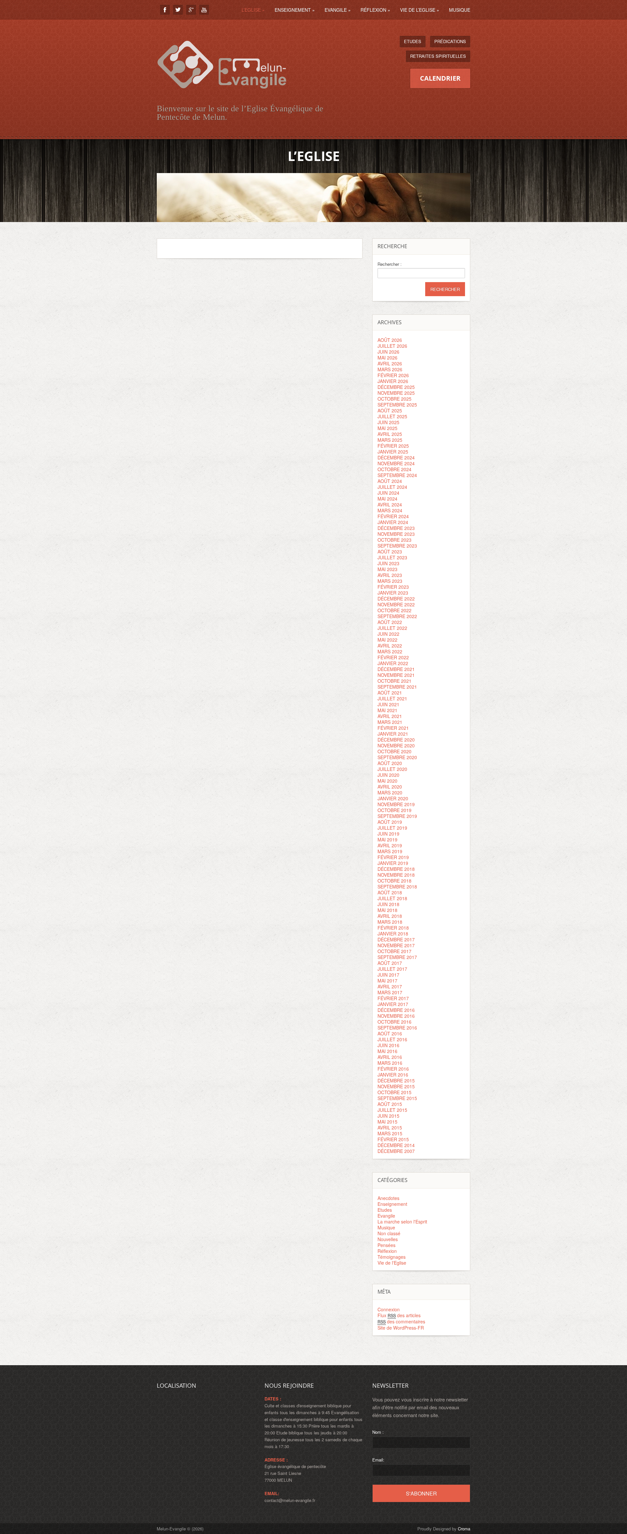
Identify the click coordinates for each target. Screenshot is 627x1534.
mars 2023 (390, 581)
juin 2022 (388, 634)
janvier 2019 (393, 863)
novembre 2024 (396, 463)
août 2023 (390, 551)
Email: (378, 1460)
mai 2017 (387, 980)
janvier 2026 (393, 381)
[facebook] (165, 9)
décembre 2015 (396, 1080)
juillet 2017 (392, 969)
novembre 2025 (396, 393)
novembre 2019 (396, 804)
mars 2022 (390, 651)
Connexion (389, 1309)
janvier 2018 (393, 933)
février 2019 (393, 857)
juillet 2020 (392, 769)
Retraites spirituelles (438, 56)
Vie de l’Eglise (419, 10)
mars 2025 (390, 440)
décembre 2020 (396, 739)
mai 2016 (387, 1051)
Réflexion (375, 10)
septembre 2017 (397, 957)
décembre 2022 (396, 598)
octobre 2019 (394, 810)
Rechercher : (390, 264)
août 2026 (390, 340)
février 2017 (393, 998)
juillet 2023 (392, 557)
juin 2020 (388, 775)
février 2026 (393, 375)
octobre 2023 (394, 539)
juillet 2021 (392, 698)
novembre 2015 (396, 1086)
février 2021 (393, 728)
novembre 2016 (396, 1016)
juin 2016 (388, 1045)
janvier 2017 (393, 1004)
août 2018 (390, 892)
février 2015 (393, 1139)
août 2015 (390, 1104)
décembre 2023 (396, 528)
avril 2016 (390, 1057)
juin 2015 (388, 1115)
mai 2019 (387, 839)
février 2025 (393, 445)
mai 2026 (387, 357)
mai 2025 (387, 428)
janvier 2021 (393, 733)
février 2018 (393, 927)
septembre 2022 (397, 616)
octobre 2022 (394, 610)
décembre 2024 (396, 457)
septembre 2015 (397, 1098)
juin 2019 (388, 833)
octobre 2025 (394, 398)
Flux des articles (399, 1315)
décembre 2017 (396, 939)
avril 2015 (390, 1127)
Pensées (386, 1245)
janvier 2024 (393, 522)
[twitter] (178, 9)
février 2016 (393, 1068)
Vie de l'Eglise (392, 1262)
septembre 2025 (397, 404)
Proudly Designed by (443, 1529)
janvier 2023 (393, 592)
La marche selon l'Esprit (402, 1221)
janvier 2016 (393, 1074)
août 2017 (390, 963)
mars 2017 (390, 992)
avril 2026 (390, 363)
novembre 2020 (396, 745)
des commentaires (401, 1321)
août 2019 (390, 822)
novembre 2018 (396, 874)
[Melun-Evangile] (222, 96)
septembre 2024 (397, 475)
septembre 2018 (397, 886)
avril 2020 (390, 786)
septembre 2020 (397, 757)
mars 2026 (390, 369)
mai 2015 (387, 1121)
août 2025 (390, 410)
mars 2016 (390, 1063)
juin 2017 (388, 974)
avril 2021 (390, 716)
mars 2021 (390, 722)
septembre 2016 (397, 1027)
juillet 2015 (392, 1110)
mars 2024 (390, 510)
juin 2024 (388, 492)
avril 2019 (390, 845)
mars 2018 (390, 922)
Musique (459, 10)
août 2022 (390, 622)
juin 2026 (388, 351)
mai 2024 (387, 498)
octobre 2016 (394, 1021)
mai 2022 (387, 639)
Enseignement (295, 10)
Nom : (378, 1432)
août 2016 (390, 1033)
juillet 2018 (392, 898)
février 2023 (393, 586)
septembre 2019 (397, 816)
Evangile (338, 10)
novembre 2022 (396, 604)
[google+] (191, 9)
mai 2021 (387, 710)
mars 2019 (390, 851)
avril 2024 (390, 504)
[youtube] (204, 9)
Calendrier (440, 78)
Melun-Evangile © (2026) (180, 1529)
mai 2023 (387, 569)
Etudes (412, 41)
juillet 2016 (392, 1039)
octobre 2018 (394, 880)
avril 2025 (390, 434)
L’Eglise (253, 10)
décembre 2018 (396, 869)
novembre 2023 (396, 534)
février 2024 (393, 516)
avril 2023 (390, 575)
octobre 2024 (394, 469)
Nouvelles (388, 1239)
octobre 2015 (394, 1092)
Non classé (389, 1233)
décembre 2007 (396, 1151)
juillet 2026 (392, 346)
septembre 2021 (397, 686)
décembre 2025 (396, 387)
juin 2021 (388, 704)
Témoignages (392, 1257)
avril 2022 (390, 645)
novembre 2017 (396, 945)
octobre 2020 (394, 751)
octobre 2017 (394, 951)
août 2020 (390, 763)
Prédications (450, 41)
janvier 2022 (393, 663)
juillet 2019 (392, 827)
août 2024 (390, 481)
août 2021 (390, 692)
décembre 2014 (396, 1145)
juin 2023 (388, 563)
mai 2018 (387, 910)
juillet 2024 (392, 487)
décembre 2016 (396, 1010)
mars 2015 (390, 1133)
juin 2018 (388, 904)
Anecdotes (388, 1198)
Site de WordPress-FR (401, 1327)
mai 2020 (387, 780)
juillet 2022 (392, 628)
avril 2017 (390, 986)
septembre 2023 (397, 545)
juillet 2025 (392, 416)
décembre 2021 (396, 669)
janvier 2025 (393, 451)
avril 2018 (390, 916)
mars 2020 (390, 792)
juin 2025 (388, 422)
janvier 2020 (393, 798)
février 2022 (393, 657)
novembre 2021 (396, 675)
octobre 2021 (394, 681)
